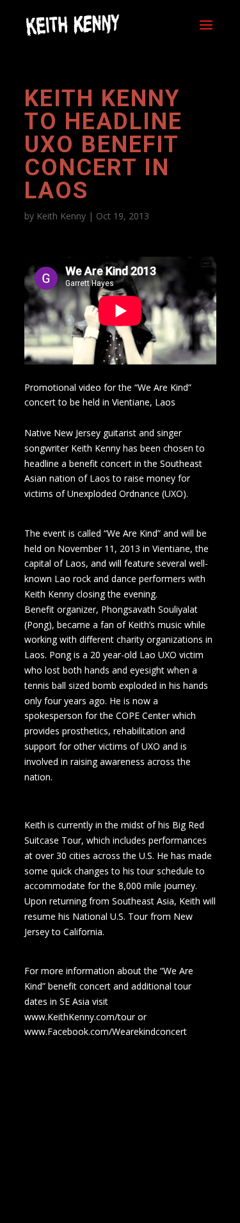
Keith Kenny (61, 216)
